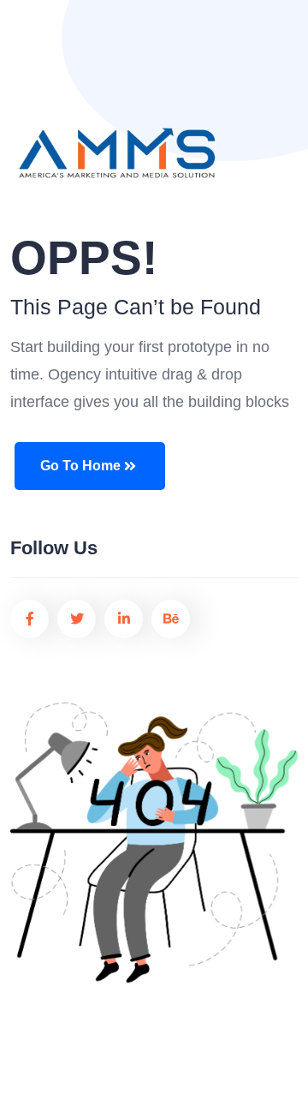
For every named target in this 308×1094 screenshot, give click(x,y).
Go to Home (80, 465)
